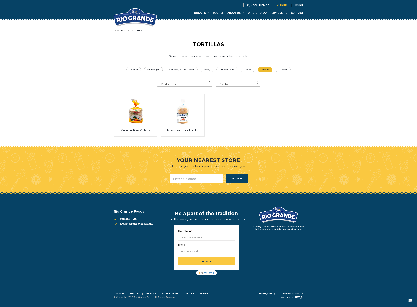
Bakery (133, 69)
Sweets (283, 69)
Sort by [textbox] (224, 84)
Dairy (207, 69)
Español (299, 5)
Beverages (153, 69)
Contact (297, 12)
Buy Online (279, 12)
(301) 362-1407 (128, 218)
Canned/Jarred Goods (181, 69)
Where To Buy (258, 12)
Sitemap (204, 293)
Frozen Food (227, 69)
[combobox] (184, 83)
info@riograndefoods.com (136, 223)
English (284, 5)
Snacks (126, 30)
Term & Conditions (292, 293)
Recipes (218, 12)
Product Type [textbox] (169, 84)
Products (199, 12)
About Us (150, 293)
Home (117, 30)
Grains (247, 69)
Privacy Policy (267, 293)
